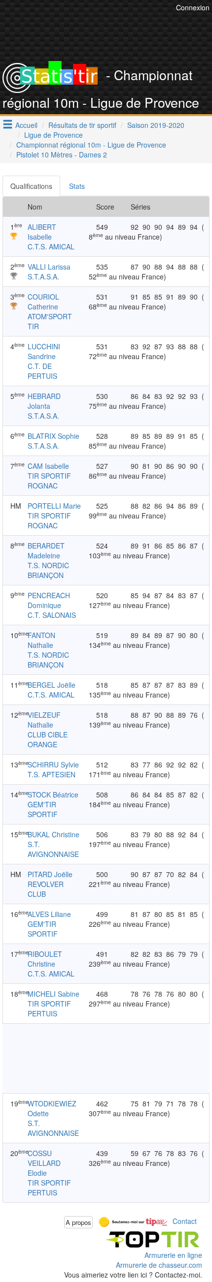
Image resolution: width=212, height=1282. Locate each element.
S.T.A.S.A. (43, 276)
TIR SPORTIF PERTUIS (49, 1008)
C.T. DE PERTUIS (42, 371)
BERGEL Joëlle (51, 685)
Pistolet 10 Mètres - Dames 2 (61, 154)
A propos (78, 1222)
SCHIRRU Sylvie (53, 764)
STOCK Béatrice (53, 794)
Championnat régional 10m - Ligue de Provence (91, 145)
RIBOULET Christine (45, 959)
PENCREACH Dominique (49, 600)
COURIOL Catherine (43, 301)
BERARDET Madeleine (46, 550)
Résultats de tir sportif (82, 125)
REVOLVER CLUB (46, 889)
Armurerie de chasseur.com (159, 1265)
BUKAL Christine (53, 834)
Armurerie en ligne (173, 1255)
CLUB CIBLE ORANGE (48, 739)
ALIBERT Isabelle (42, 232)
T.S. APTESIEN (51, 774)
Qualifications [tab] (31, 186)
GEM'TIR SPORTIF (43, 809)
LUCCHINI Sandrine (44, 351)
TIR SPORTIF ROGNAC (49, 480)
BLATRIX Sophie (53, 436)
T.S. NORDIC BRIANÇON (48, 570)
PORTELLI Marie (54, 506)
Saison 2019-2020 (155, 125)
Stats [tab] (77, 186)
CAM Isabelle (48, 466)
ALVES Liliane (49, 914)
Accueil (26, 125)
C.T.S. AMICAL (51, 246)
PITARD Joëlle (50, 874)
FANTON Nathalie (41, 640)
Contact (185, 1221)
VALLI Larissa (49, 267)
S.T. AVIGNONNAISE (53, 849)
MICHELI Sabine (53, 994)
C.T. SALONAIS (52, 615)
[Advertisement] (106, 1058)
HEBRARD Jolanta (44, 401)
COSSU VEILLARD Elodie (44, 1163)
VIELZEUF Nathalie (44, 720)
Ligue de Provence (53, 135)
